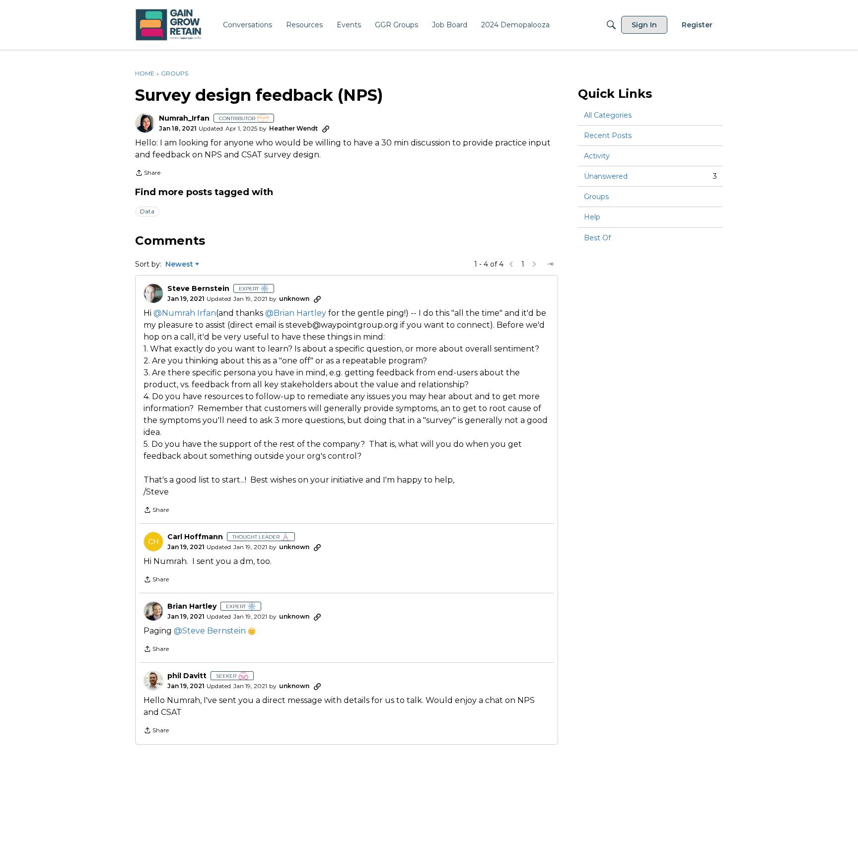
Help (592, 217)
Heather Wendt (293, 128)
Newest (179, 265)
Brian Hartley (191, 606)
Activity (597, 155)
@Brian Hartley (295, 313)
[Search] (611, 25)
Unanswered (650, 176)
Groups (596, 196)
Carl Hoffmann (195, 537)
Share (147, 174)
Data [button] (147, 211)
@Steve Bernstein (210, 630)
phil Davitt (187, 676)
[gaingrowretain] (169, 25)
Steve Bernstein (198, 288)
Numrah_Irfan (184, 118)
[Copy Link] (326, 128)
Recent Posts (608, 135)
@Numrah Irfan (184, 313)
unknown (294, 298)
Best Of (597, 237)
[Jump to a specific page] (550, 264)
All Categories (608, 115)
